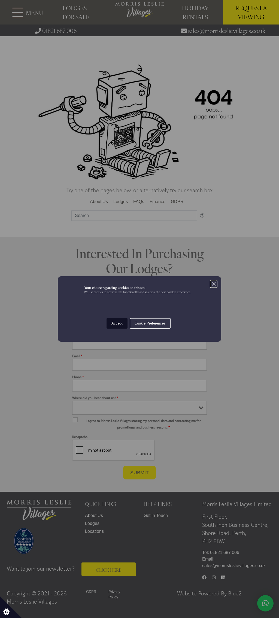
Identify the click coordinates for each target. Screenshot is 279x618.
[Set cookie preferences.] (11, 607)
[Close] (213, 284)
